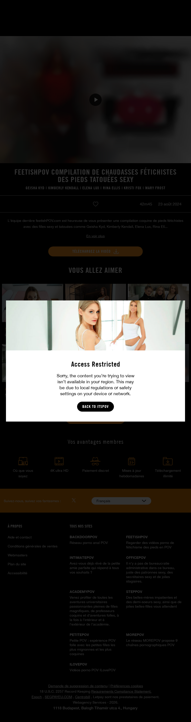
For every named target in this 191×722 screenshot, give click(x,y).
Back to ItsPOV (95, 406)
